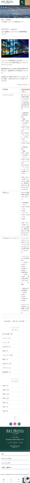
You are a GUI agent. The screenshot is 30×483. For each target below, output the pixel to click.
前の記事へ (8, 321)
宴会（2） (6, 359)
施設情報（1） (7, 372)
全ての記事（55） (8, 334)
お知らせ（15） (7, 363)
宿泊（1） (6, 351)
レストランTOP (5, 463)
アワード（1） (7, 368)
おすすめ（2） (7, 346)
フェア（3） (6, 342)
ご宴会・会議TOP (6, 467)
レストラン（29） (8, 355)
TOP (2, 454)
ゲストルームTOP (6, 458)
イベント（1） (7, 338)
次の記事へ (22, 321)
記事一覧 (15, 321)
